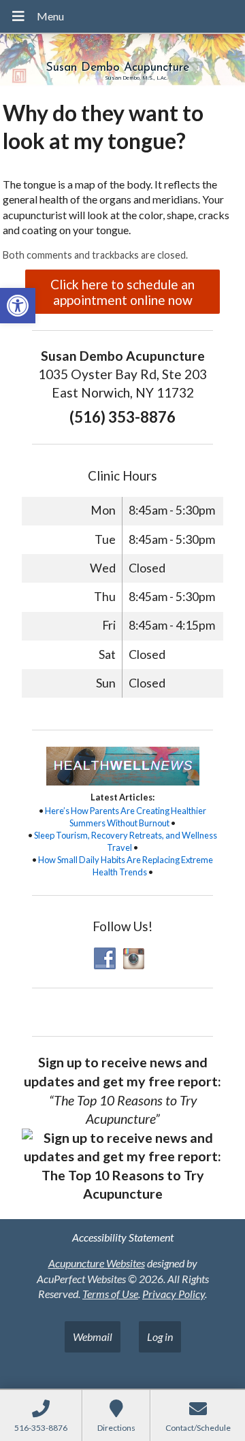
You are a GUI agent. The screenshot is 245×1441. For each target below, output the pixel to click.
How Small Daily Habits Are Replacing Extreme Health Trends (125, 865)
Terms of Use (110, 1293)
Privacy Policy (173, 1293)
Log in (160, 1336)
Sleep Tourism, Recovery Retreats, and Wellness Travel (125, 841)
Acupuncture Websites (96, 1263)
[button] (17, 305)
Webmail (92, 1336)
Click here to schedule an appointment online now (122, 292)
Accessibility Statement (123, 1237)
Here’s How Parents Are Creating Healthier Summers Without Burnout (125, 816)
